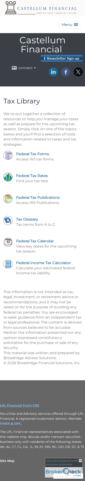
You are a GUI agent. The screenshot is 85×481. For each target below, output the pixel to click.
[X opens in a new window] (78, 75)
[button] (69, 25)
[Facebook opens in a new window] (65, 75)
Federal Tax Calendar (35, 241)
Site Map (7, 461)
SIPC (17, 424)
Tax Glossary (27, 219)
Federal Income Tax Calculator (43, 263)
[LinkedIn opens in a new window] (53, 75)
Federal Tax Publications (38, 197)
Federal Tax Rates (32, 176)
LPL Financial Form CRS (19, 405)
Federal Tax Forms (32, 154)
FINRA (5, 424)
